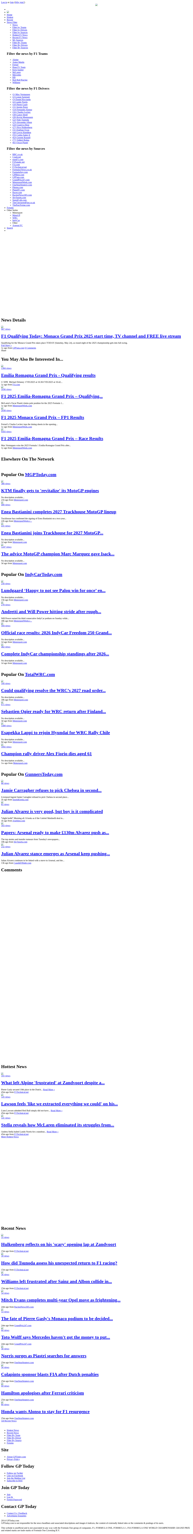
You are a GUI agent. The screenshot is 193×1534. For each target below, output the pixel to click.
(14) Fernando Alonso (22, 109)
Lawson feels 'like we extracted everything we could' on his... (59, 1103)
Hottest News (13, 1430)
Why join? (19, 2)
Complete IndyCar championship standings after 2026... (55, 653)
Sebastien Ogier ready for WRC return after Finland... (53, 711)
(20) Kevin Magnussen (22, 117)
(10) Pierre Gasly (20, 104)
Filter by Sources (20, 32)
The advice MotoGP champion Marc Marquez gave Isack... (57, 553)
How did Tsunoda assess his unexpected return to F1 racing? (59, 1262)
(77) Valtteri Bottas (20, 140)
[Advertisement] (96, 254)
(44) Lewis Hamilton (21, 132)
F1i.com (16, 164)
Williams (16, 82)
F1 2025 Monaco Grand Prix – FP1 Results (42, 417)
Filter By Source (14, 1440)
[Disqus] (96, 911)
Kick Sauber (18, 70)
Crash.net (16, 157)
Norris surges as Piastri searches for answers (43, 1355)
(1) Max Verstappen (21, 94)
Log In (10, 1497)
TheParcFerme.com (21, 205)
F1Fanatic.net (18, 162)
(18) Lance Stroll (20, 115)
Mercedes (16, 75)
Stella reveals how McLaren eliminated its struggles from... (57, 1124)
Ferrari (15, 65)
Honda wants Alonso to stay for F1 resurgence (45, 1411)
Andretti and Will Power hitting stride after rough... (51, 611)
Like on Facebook (15, 1475)
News (15, 25)
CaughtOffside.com (22, 863)
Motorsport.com (21, 500)
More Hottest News (10, 1137)
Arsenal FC (17, 225)
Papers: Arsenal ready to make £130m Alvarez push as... (55, 832)
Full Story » (6, 345)
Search (10, 228)
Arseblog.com (18, 821)
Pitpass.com (17, 187)
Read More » (49, 1089)
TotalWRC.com (40, 674)
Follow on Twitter (15, 1473)
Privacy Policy (13, 1459)
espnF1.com (17, 159)
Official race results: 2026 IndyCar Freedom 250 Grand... (56, 632)
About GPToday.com (16, 1457)
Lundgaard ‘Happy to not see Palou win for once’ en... (53, 590)
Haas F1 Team (18, 67)
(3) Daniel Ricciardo (21, 99)
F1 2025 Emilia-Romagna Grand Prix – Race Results (52, 438)
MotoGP (16, 215)
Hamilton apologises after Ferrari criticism (42, 1392)
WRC (15, 218)
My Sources (17, 40)
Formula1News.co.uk (22, 169)
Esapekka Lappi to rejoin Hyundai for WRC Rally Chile (55, 732)
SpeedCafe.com (19, 200)
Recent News (13, 1433)
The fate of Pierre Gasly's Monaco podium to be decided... (57, 1318)
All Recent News (9, 1421)
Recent (10, 20)
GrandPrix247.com (21, 180)
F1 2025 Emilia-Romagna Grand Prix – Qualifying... (52, 396)
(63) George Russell (21, 137)
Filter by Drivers (19, 30)
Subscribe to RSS (14, 1480)
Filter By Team (13, 1435)
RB (14, 77)
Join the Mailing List (16, 1478)
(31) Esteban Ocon (20, 130)
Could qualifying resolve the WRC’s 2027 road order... (53, 690)
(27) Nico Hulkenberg (22, 127)
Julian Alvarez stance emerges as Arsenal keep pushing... (55, 853)
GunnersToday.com (44, 774)
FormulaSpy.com (20, 172)
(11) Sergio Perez (20, 107)
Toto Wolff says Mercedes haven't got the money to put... (55, 1337)
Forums (10, 1443)
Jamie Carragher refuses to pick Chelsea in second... (51, 790)
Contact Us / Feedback (17, 1513)
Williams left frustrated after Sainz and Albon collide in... (56, 1281)
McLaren (16, 72)
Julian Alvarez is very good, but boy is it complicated (52, 811)
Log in (4, 2)
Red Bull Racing (19, 80)
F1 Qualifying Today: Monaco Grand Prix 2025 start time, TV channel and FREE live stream (91, 336)
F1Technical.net (19, 167)
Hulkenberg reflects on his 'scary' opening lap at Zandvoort (58, 1244)
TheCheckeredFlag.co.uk (23, 202)
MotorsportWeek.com (22, 182)
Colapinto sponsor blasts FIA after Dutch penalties (50, 1374)
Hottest (10, 17)
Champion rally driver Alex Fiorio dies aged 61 (46, 753)
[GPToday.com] (96, 5)
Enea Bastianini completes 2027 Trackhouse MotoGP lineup (58, 511)
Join (12, 2)
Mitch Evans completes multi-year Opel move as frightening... (61, 1299)
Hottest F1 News (20, 35)
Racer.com (17, 192)
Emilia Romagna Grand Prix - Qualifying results (48, 375)
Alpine (15, 59)
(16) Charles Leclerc (21, 112)
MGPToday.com (40, 474)
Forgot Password (14, 1499)
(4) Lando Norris (20, 102)
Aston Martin (18, 62)
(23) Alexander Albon (22, 122)
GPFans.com (18, 177)
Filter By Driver (14, 1438)
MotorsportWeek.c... (23, 521)
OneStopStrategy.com (22, 185)
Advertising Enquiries (16, 1516)
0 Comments (30, 348)
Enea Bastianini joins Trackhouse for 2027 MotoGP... (52, 532)
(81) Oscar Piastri (20, 142)
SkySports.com (19, 197)
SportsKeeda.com (20, 799)
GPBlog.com (18, 175)
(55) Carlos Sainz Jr (21, 135)
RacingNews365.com (22, 195)
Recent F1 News (19, 37)
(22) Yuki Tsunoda (20, 120)
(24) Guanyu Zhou (20, 125)
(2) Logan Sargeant (21, 97)
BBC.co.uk (17, 154)
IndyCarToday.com (43, 574)
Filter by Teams (19, 27)
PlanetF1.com (18, 190)
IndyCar (16, 220)
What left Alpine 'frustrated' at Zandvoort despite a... (53, 1082)
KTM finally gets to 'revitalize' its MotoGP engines (50, 490)
